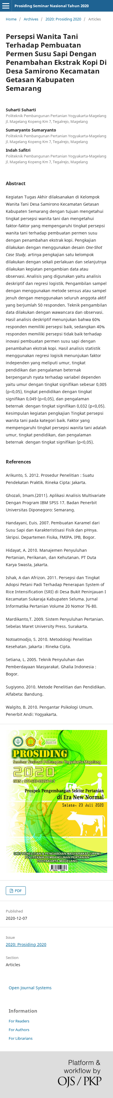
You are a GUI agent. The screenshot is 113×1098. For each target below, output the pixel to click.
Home (11, 19)
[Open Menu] (6, 6)
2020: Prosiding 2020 (63, 19)
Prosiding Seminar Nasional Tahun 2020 (51, 5)
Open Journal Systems (30, 987)
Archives (31, 19)
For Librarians (20, 1038)
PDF (18, 890)
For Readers (19, 1021)
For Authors (19, 1029)
